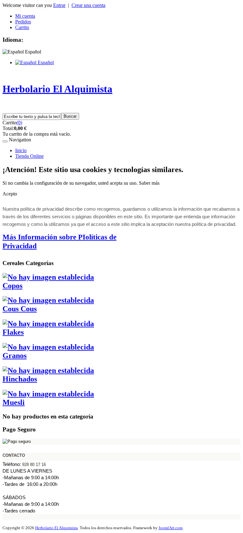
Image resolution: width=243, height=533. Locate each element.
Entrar (59, 5)
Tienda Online (29, 156)
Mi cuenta (25, 16)
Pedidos (23, 21)
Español (45, 62)
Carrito (22, 27)
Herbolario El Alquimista (56, 527)
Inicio (21, 150)
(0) (19, 122)
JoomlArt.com (171, 527)
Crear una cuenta (88, 5)
